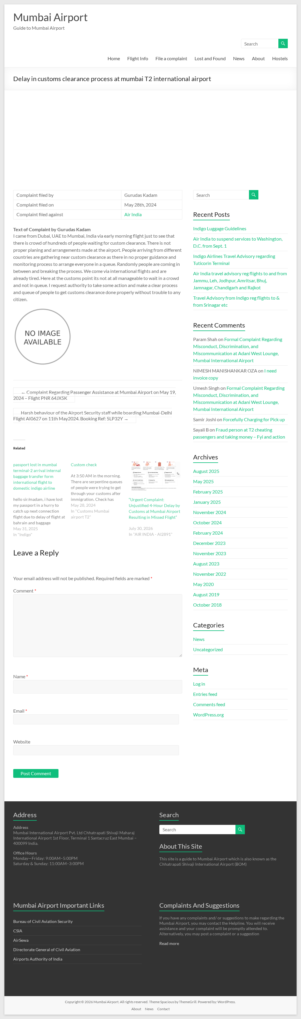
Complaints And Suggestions (199, 905)
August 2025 (206, 471)
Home (114, 58)
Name (20, 676)
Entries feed (205, 694)
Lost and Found (210, 58)
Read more (169, 943)
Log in (199, 683)
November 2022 (209, 574)
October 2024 (207, 522)
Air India (133, 214)
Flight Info (137, 58)
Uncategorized (208, 649)
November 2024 (209, 512)
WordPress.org (208, 714)
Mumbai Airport (50, 17)
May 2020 (203, 584)
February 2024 (208, 532)
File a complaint (171, 58)
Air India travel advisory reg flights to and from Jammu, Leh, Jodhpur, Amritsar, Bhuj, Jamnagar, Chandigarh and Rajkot (240, 280)
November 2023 (209, 553)
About (258, 58)
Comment (24, 590)
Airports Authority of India (37, 958)
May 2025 (203, 481)
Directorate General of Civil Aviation (46, 949)
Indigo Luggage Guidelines (219, 228)
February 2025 (208, 491)
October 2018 (207, 604)
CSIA (17, 930)
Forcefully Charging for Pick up (254, 419)
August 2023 (206, 563)
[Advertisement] (150, 134)
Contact (163, 1009)
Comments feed (209, 704)
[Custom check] (99, 491)
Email (20, 711)
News (239, 58)
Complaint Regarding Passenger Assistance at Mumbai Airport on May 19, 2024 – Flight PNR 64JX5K (94, 395)
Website (21, 741)
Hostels (280, 58)
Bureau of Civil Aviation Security (43, 921)
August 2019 (206, 594)
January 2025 (207, 502)
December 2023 (209, 543)
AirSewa (21, 940)
